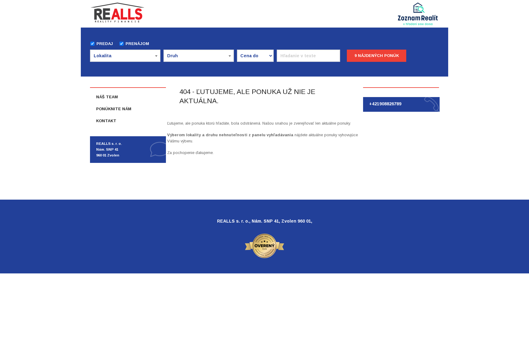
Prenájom (137, 43)
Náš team (107, 97)
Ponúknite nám (113, 109)
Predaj (104, 43)
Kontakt (106, 120)
